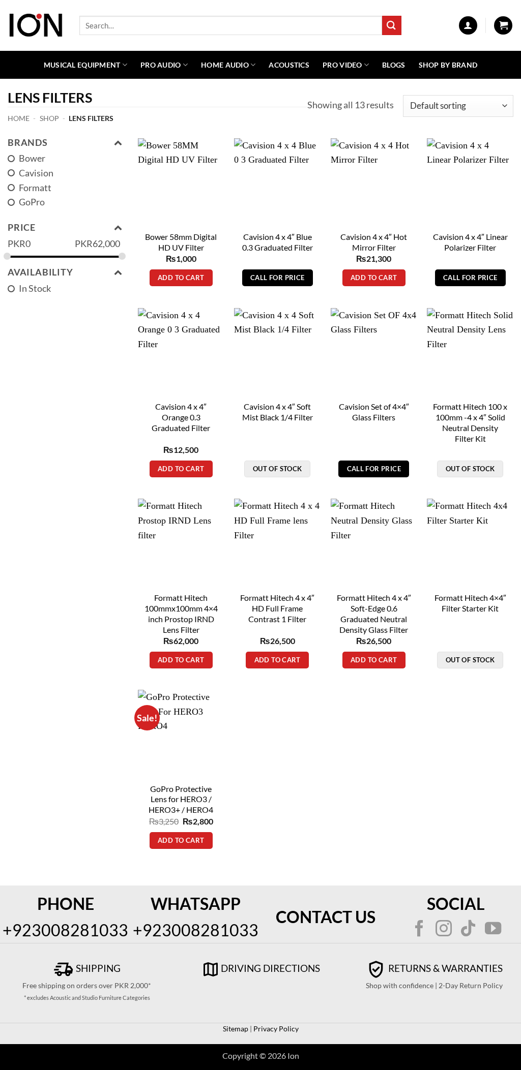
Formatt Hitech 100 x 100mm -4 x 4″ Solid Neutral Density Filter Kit (470, 422)
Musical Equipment (82, 64)
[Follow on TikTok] (468, 930)
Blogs (393, 64)
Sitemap (235, 1028)
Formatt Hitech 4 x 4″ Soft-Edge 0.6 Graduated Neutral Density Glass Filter (374, 613)
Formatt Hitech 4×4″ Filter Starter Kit (470, 603)
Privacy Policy (275, 1028)
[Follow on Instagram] (444, 930)
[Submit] (391, 25)
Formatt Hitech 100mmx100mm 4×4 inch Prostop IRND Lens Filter (181, 613)
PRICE (22, 227)
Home (19, 118)
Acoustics (289, 64)
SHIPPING (97, 968)
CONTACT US (325, 917)
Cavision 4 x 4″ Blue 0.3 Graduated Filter (277, 242)
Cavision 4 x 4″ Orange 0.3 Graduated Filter (181, 417)
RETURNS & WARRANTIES (444, 968)
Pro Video (342, 64)
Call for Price (277, 277)
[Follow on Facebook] (419, 930)
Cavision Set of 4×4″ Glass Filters (374, 412)
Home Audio (225, 64)
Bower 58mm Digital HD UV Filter (181, 242)
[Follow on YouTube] (493, 930)
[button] (468, 25)
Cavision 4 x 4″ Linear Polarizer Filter (470, 242)
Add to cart (181, 277)
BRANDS (28, 142)
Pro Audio (160, 64)
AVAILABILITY (40, 272)
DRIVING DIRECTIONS (270, 968)
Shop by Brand (448, 64)
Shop (49, 118)
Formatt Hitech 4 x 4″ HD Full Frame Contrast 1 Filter (277, 608)
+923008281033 (65, 930)
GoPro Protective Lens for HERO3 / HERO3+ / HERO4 (181, 799)
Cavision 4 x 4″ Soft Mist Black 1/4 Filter (277, 412)
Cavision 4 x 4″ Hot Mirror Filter (373, 242)
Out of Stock (277, 469)
